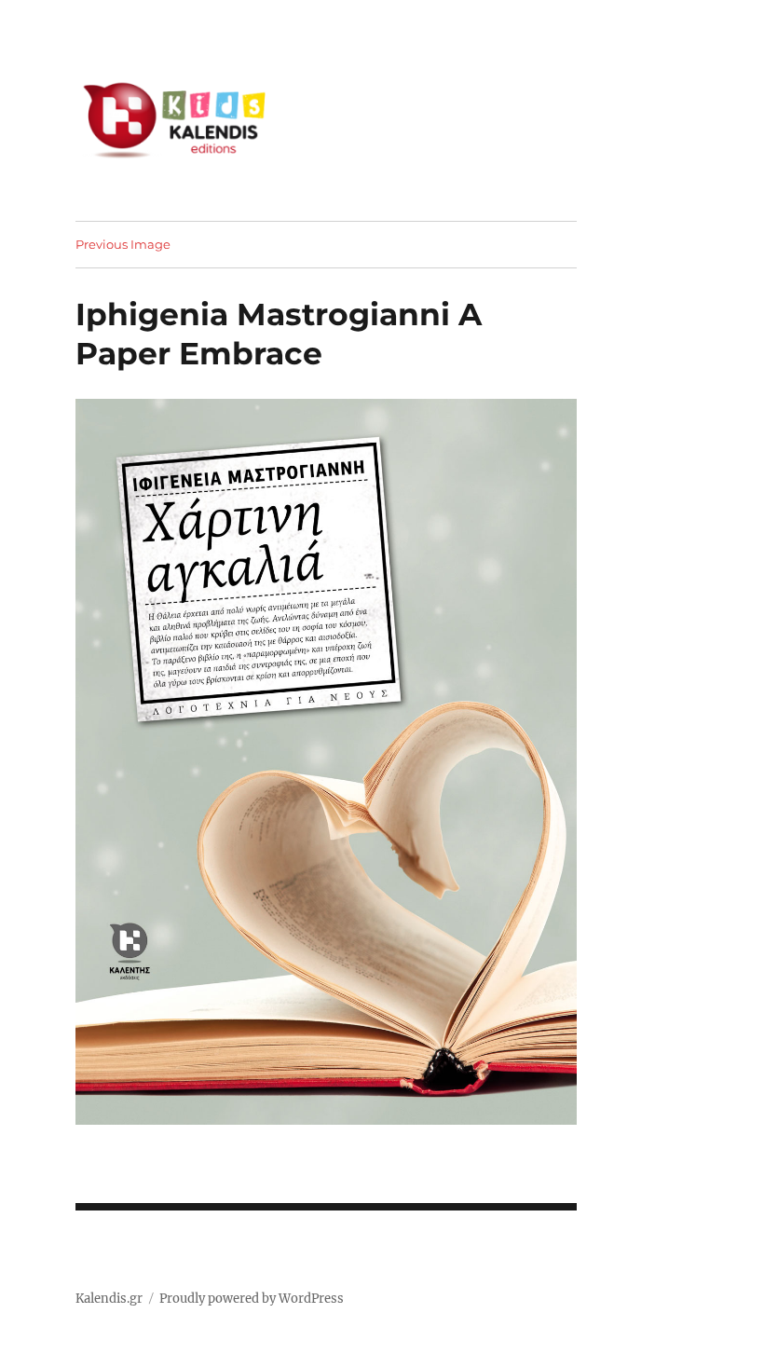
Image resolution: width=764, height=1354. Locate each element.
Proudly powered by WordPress (251, 1298)
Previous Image (123, 244)
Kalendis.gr (109, 1298)
